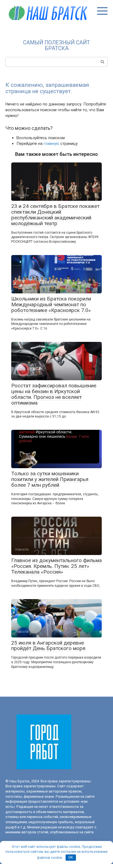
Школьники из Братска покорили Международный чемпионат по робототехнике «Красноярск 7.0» (51, 304)
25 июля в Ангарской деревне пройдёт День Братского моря (48, 646)
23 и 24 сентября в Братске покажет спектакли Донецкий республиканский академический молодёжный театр (55, 215)
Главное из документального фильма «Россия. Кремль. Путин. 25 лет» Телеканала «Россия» (56, 566)
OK (70, 857)
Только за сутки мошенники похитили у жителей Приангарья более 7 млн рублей (49, 479)
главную (51, 143)
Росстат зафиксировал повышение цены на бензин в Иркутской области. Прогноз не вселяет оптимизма (53, 394)
